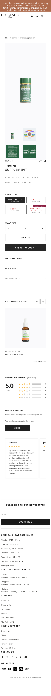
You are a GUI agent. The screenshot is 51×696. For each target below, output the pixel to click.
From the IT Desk (8, 648)
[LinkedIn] (21, 657)
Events (4, 614)
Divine (14, 38)
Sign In (17, 428)
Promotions (5, 609)
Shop (7, 38)
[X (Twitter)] (16, 657)
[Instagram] (7, 657)
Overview (10, 268)
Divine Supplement (27, 38)
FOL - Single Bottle (14, 354)
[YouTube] (25, 657)
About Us (5, 601)
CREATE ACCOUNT (25, 247)
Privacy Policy (7, 644)
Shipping (4, 635)
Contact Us (5, 631)
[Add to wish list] (40, 161)
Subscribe (25, 522)
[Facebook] (2, 657)
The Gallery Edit (8, 622)
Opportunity (6, 605)
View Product (39, 362)
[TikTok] (11, 657)
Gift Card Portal (7, 618)
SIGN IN (25, 237)
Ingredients (12, 278)
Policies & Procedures (10, 640)
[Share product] (45, 161)
